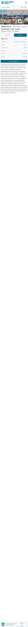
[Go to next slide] (25, 17)
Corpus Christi (5, 7)
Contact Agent (22, 624)
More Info (20, 35)
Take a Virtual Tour (14, 61)
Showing (7, 35)
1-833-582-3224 (10, 625)
